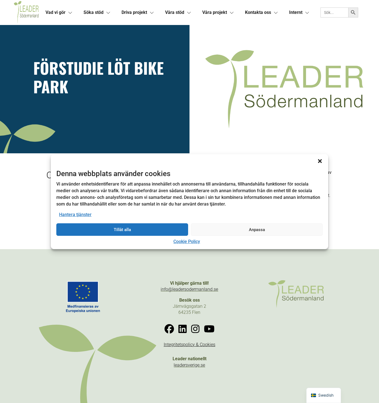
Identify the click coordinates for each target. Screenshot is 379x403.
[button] (320, 161)
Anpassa (257, 229)
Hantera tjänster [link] (75, 214)
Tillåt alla (122, 229)
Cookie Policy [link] (186, 241)
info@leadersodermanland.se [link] (189, 289)
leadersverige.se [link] (189, 365)
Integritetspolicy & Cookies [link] (189, 344)
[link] (26, 12)
